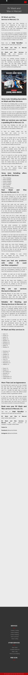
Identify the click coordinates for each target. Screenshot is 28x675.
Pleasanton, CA (6, 362)
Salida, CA (5, 345)
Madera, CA (6, 370)
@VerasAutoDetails (12, 430)
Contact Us (14, 666)
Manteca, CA (6, 357)
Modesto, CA (6, 340)
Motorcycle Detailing (8, 188)
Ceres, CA (5, 334)
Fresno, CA (5, 368)
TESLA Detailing (7, 178)
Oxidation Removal (14, 649)
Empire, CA (5, 335)
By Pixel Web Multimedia (18, 673)
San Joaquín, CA (7, 371)
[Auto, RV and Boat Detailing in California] (13, 2)
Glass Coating (6, 186)
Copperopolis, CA (7, 376)
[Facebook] (14, 662)
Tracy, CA (5, 359)
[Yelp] (16, 662)
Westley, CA (6, 347)
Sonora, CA (5, 375)
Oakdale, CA (6, 354)
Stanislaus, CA (6, 351)
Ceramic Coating (7, 183)
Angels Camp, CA (7, 378)
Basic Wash (15, 647)
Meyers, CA (5, 339)
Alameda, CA (6, 373)
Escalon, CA (6, 356)
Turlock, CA (5, 352)
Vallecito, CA (6, 364)
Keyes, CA (5, 337)
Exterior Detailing (7, 181)
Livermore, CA (6, 361)
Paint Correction (7, 184)
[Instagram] (12, 662)
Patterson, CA (6, 342)
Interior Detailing (7, 179)
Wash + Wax (15, 651)
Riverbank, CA (6, 344)
